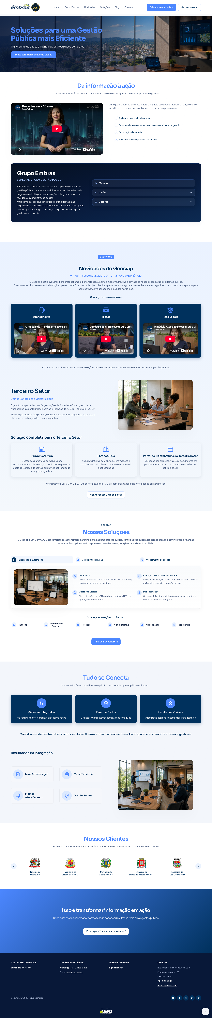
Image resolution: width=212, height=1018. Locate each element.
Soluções (105, 7)
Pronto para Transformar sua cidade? (105, 931)
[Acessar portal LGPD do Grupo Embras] (106, 1011)
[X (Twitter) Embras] (198, 998)
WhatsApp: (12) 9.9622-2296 (73, 967)
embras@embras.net (167, 985)
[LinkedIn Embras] (192, 998)
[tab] (42, 559)
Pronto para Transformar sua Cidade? (33, 54)
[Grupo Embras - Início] (25, 7)
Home (56, 7)
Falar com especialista (161, 7)
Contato (128, 7)
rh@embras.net (116, 967)
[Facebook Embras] (179, 998)
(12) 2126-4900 (164, 981)
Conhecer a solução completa (106, 494)
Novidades (89, 7)
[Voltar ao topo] (205, 1011)
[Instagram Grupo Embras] (185, 998)
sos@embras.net (74, 972)
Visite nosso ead (189, 7)
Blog (117, 7)
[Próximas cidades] (198, 866)
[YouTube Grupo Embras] (173, 998)
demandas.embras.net (21, 967)
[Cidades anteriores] (14, 866)
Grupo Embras (72, 7)
